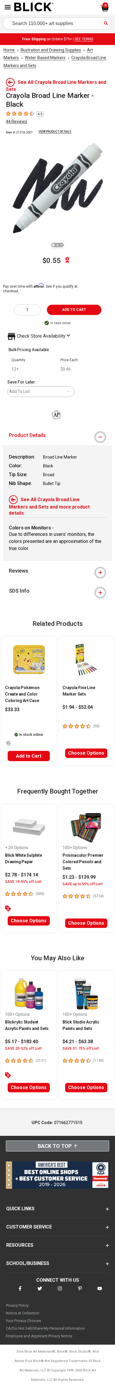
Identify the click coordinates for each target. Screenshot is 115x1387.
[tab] (57, 435)
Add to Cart (28, 756)
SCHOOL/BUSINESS (27, 1263)
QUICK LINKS (20, 1208)
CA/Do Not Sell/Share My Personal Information (45, 1328)
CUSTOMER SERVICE (29, 1227)
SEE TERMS (84, 39)
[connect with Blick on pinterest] (80, 1292)
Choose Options (86, 753)
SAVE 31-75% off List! (81, 1048)
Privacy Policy (17, 1305)
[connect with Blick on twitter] (40, 1292)
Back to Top (55, 1146)
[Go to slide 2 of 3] (57, 245)
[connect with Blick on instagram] (60, 1292)
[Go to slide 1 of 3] (53, 245)
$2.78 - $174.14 (21, 875)
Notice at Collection (22, 1313)
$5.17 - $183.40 (21, 1041)
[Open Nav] (8, 7)
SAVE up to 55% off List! (83, 884)
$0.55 (51, 260)
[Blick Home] (34, 7)
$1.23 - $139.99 (79, 877)
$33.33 (12, 709)
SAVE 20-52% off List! (23, 1048)
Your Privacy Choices (23, 1320)
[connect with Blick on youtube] (100, 1292)
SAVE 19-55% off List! (23, 882)
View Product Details (55, 131)
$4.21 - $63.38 (78, 1041)
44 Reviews (16, 121)
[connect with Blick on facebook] (20, 1292)
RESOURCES (19, 1245)
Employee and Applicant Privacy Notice (39, 1336)
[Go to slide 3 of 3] (62, 245)
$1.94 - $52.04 (78, 707)
